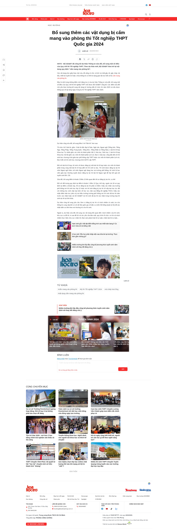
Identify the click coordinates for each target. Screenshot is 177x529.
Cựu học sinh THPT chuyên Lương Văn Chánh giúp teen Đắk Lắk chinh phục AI (105, 411)
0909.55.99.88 (58, 506)
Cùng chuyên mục (37, 386)
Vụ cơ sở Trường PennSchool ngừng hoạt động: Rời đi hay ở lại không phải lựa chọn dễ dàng (40, 411)
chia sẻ (80, 59)
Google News (127, 25)
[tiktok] (112, 509)
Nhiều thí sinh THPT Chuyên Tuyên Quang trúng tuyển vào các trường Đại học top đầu (104, 464)
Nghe (4, 60)
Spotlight (132, 19)
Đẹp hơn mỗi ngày (73, 19)
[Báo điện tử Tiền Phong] (131, 490)
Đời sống (35, 19)
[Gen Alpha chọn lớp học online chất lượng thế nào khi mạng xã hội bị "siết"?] (73, 451)
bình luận (97, 59)
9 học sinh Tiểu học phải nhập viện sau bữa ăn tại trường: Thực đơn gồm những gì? (94, 235)
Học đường (60, 19)
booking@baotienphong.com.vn (63, 509)
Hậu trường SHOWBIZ (89, 19)
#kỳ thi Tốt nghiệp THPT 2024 (91, 289)
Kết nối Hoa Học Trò (73, 499)
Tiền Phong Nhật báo (92, 5)
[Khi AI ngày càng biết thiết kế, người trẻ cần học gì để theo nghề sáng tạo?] (105, 425)
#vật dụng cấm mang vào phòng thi (71, 293)
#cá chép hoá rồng (111, 289)
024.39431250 (32, 510)
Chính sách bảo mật (136, 504)
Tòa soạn (29, 504)
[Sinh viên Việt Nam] (145, 490)
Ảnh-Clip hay (113, 19)
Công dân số (43, 499)
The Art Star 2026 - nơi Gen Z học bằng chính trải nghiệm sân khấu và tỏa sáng (40, 437)
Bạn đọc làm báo (37, 524)
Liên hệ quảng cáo (59, 504)
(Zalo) (65, 506)
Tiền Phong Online (75, 5)
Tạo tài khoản (72, 359)
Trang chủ (27, 18)
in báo (93, 59)
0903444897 (82, 506)
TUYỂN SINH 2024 (88, 319)
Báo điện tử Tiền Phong (88, 12)
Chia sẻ (4, 65)
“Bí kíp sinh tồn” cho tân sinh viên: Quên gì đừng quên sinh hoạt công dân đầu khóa (63, 344)
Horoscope (141, 19)
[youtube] (150, 5)
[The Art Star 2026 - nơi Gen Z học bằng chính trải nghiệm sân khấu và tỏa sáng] (40, 425)
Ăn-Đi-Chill (102, 19)
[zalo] (117, 509)
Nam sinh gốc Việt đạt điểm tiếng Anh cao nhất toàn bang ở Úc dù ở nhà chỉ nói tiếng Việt (94, 225)
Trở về (4, 80)
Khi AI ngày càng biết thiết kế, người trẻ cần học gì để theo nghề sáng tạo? (105, 437)
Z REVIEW (123, 19)
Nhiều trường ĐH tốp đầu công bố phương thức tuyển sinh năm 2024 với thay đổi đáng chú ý (94, 246)
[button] (125, 327)
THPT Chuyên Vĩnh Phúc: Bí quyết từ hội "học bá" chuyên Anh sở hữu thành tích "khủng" (40, 464)
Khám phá (44, 19)
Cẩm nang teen (127, 496)
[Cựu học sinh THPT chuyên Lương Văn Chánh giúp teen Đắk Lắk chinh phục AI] (105, 398)
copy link (88, 59)
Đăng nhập (60, 359)
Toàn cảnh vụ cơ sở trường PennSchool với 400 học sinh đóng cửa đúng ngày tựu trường (72, 411)
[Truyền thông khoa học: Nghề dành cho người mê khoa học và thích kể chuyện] (73, 425)
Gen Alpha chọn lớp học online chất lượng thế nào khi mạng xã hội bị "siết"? (72, 464)
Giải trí (52, 19)
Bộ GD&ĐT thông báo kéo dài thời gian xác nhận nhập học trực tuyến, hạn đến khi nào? (95, 344)
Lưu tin (4, 70)
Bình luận (4, 75)
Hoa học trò (32, 488)
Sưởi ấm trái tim (99, 496)
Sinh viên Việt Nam (108, 5)
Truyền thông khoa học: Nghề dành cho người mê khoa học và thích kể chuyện (72, 437)
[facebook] (146, 5)
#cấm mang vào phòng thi (67, 289)
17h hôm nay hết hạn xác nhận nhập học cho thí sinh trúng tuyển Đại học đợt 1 (128, 344)
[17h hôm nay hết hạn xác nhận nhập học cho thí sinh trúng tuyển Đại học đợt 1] (128, 331)
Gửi (123, 369)
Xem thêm (149, 18)
